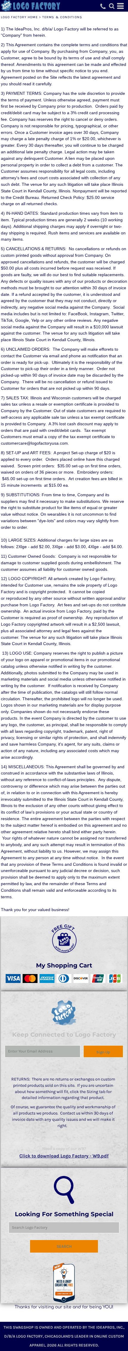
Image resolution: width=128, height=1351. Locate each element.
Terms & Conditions (64, 1071)
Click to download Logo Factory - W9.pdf (64, 1156)
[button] (64, 1283)
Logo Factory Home (19, 17)
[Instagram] (69, 1316)
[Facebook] (58, 1316)
